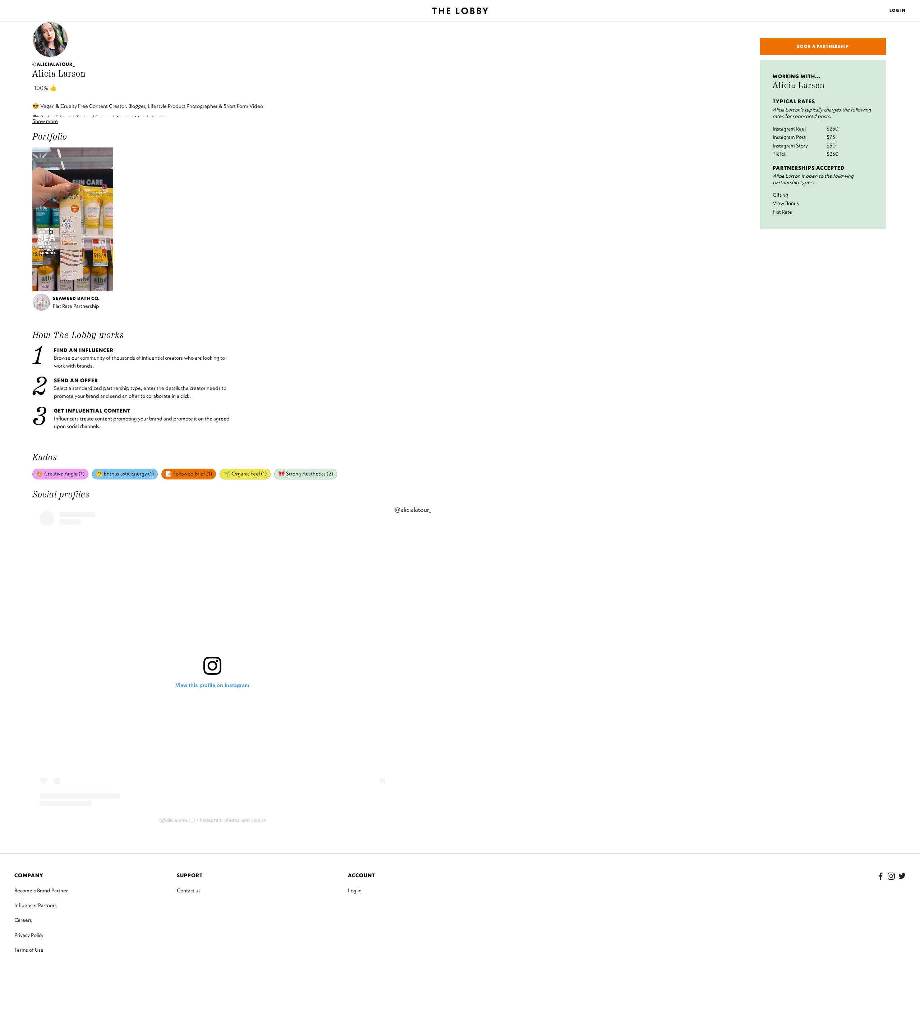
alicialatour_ (179, 820)
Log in (355, 890)
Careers (23, 919)
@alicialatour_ (413, 510)
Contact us (189, 890)
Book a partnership (823, 46)
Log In (897, 10)
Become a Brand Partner (41, 890)
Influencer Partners (35, 905)
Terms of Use (28, 949)
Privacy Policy (28, 935)
